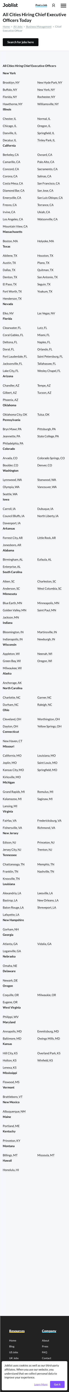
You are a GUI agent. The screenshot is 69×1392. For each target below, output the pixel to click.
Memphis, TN (45, 864)
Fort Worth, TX (12, 291)
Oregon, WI (44, 661)
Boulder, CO (10, 465)
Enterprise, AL (12, 566)
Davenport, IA (12, 523)
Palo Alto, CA (45, 162)
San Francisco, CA (48, 183)
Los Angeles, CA (13, 219)
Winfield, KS (45, 1060)
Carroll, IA (9, 508)
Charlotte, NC (11, 697)
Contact (46, 1358)
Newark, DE (10, 980)
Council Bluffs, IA (13, 516)
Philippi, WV (11, 1016)
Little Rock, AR (46, 537)
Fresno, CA (10, 205)
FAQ (44, 1352)
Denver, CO (44, 465)
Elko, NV (8, 313)
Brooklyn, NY (11, 82)
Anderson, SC (11, 588)
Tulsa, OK (43, 414)
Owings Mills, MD (48, 1038)
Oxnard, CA (44, 154)
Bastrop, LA (10, 900)
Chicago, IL (10, 126)
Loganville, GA (12, 951)
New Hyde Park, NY (49, 82)
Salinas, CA (44, 176)
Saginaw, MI (45, 799)
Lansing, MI (10, 806)
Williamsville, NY (48, 104)
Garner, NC (44, 697)
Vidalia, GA (44, 944)
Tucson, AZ (44, 392)
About (45, 1340)
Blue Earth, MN (12, 603)
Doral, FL (8, 349)
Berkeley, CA (11, 154)
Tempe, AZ (44, 385)
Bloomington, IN (13, 632)
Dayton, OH (10, 726)
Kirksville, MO (12, 777)
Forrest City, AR (13, 537)
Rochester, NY (46, 96)
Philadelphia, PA (13, 443)
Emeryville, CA (12, 197)
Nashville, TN (45, 871)
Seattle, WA (10, 494)
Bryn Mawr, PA (12, 429)
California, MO (12, 755)
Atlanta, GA (10, 944)
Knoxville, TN (11, 878)
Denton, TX (10, 277)
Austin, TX (9, 262)
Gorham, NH (11, 929)
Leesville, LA (45, 893)
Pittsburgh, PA (46, 429)
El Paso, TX (10, 284)
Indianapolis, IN (13, 639)
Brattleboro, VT (12, 1096)
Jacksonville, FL (12, 363)
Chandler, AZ (11, 385)
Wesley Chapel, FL (49, 370)
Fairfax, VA (10, 820)
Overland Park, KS (48, 1053)
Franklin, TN (10, 871)
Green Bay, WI (12, 661)
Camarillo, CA (11, 162)
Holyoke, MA (45, 241)
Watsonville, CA (47, 219)
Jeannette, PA (11, 436)
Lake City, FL (11, 370)
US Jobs (13, 1352)
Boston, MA (10, 241)
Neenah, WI (44, 653)
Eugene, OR (10, 1002)
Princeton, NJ (45, 842)
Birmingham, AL (13, 559)
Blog (11, 1346)
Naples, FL (43, 342)
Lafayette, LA (11, 914)
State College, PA (48, 436)
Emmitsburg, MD (48, 1031)
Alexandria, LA (12, 893)
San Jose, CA (45, 190)
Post (41, 5)
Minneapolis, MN (48, 603)
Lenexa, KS (9, 1067)
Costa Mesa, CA (13, 183)
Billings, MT (10, 1155)
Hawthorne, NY (12, 104)
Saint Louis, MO (47, 762)
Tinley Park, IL (46, 140)
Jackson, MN (11, 617)
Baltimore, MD (12, 1038)
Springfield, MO (47, 770)
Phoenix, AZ (10, 399)
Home (6, 26)
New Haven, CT (12, 741)
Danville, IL (10, 133)
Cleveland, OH (12, 719)
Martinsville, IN (47, 632)
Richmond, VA (46, 827)
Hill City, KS (10, 1053)
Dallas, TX (9, 270)
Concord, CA (11, 169)
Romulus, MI (45, 791)
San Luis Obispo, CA (50, 197)
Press (45, 1346)
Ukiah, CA (43, 212)
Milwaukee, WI (12, 668)
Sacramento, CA (47, 169)
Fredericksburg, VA (49, 820)
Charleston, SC (46, 581)
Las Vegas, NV (46, 313)
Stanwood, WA (46, 479)
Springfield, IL (45, 133)
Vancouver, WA (47, 487)
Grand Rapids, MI (14, 791)
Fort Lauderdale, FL (15, 356)
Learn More (40, 1384)
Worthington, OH (48, 719)
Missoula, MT (45, 1155)
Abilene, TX (10, 255)
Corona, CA (10, 176)
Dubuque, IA (45, 508)
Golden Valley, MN (14, 610)
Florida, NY (10, 96)
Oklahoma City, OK (15, 414)
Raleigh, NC (44, 704)
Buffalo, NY (10, 89)
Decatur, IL (9, 140)
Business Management (39, 26)
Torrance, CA (45, 205)
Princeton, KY (11, 1140)
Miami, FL (43, 335)
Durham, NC (11, 704)
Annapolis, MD (12, 1031)
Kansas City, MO (13, 770)
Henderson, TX (12, 298)
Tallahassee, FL (46, 363)
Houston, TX (45, 255)
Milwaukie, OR (46, 995)
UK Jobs (14, 1358)
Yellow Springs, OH (49, 726)
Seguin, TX (43, 284)
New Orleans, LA (48, 900)
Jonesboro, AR (12, 545)
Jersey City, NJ (12, 849)
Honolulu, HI (11, 1170)
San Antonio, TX (47, 277)
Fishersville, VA (12, 827)
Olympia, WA (11, 487)
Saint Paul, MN (46, 610)
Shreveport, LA (46, 907)
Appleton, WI (11, 653)
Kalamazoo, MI (12, 799)
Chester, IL (9, 118)
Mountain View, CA (15, 226)
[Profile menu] (53, 5)
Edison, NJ (9, 842)
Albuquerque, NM (14, 1111)
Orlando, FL (44, 349)
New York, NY (46, 89)
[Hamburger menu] (63, 5)
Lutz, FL (42, 327)
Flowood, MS (11, 1082)
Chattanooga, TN (13, 864)
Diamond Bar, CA (13, 190)
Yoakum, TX (44, 291)
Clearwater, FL (12, 327)
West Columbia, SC (49, 588)
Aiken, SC (9, 581)
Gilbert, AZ (10, 392)
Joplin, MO (10, 762)
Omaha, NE (10, 965)
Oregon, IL (44, 126)
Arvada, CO (10, 458)
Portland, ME (11, 1126)
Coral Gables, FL (13, 335)
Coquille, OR (11, 995)
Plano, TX (43, 262)
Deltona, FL (10, 342)
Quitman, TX (45, 270)
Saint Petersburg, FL (50, 356)
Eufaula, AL (44, 559)
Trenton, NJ (44, 849)
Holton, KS (9, 1060)
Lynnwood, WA (12, 479)
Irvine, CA (9, 212)
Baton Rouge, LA (13, 907)
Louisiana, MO (46, 755)
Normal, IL (43, 118)
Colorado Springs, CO (51, 458)
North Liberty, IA (48, 516)
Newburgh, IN (46, 639)
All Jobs (17, 26)
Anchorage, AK (12, 682)
